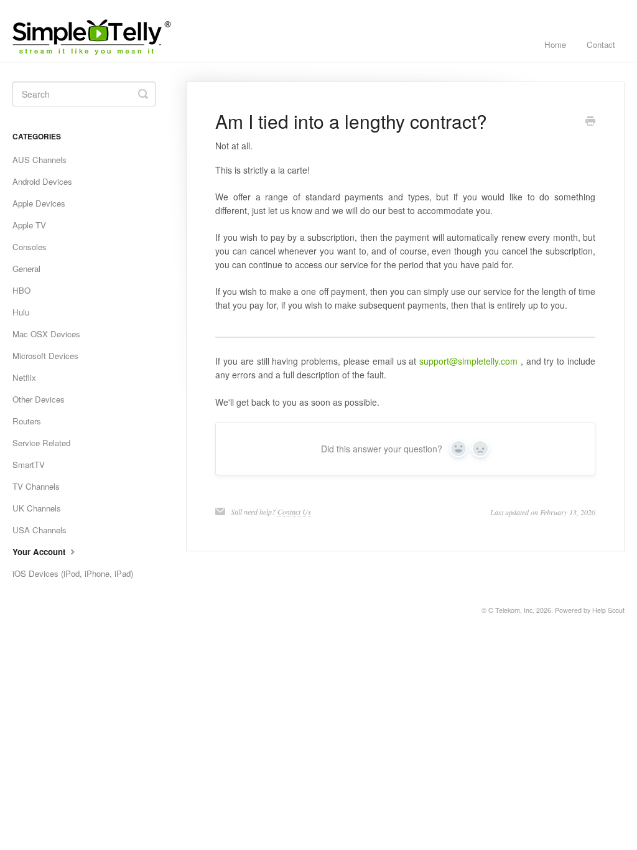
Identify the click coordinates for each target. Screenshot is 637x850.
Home (555, 44)
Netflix (24, 377)
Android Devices (42, 181)
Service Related (41, 443)
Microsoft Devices (45, 356)
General (26, 268)
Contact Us (294, 511)
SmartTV (28, 464)
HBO (21, 290)
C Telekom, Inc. (511, 610)
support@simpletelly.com (468, 361)
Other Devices (38, 399)
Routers (26, 421)
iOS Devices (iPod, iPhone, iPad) (72, 573)
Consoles (29, 247)
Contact (601, 44)
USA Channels (39, 530)
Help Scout (608, 610)
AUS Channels (39, 160)
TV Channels (36, 486)
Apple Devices (38, 203)
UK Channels (36, 508)
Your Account (40, 552)
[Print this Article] (590, 122)
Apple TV (29, 225)
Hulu (20, 312)
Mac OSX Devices (46, 334)
